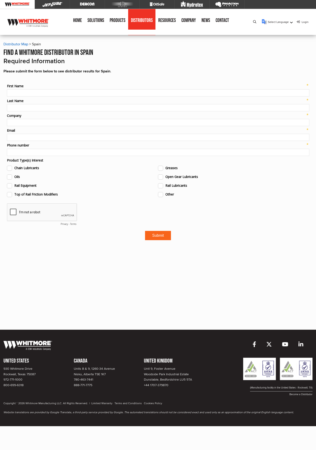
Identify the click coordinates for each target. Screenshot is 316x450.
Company (188, 20)
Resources (167, 20)
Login (305, 22)
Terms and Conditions (128, 403)
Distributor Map (15, 44)
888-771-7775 (83, 385)
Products (117, 20)
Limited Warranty (101, 403)
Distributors (142, 20)
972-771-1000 (12, 379)
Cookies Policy (153, 403)
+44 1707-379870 (156, 385)
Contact (222, 20)
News (205, 20)
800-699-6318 (13, 385)
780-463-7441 (83, 379)
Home (77, 20)
